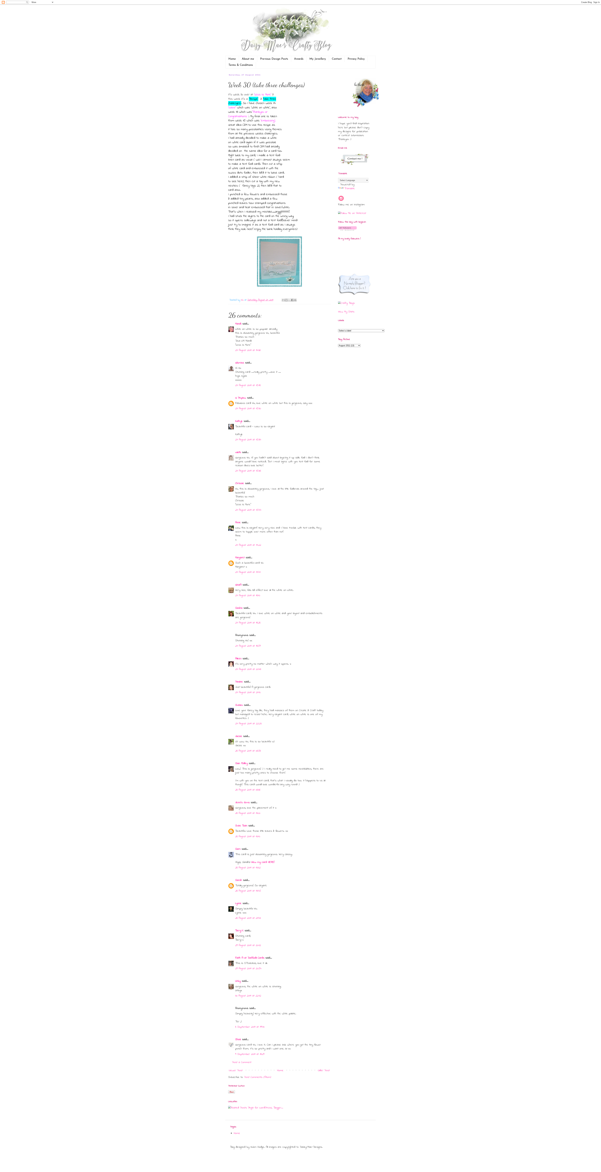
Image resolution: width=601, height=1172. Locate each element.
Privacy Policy (356, 59)
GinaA (238, 585)
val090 (238, 452)
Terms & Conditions (241, 65)
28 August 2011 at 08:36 (247, 790)
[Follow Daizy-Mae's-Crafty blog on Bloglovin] (347, 230)
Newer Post (236, 1070)
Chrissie (239, 483)
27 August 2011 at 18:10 (247, 596)
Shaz (238, 1039)
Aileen (238, 659)
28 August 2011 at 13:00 (247, 813)
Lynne (238, 903)
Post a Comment (241, 1062)
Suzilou (239, 705)
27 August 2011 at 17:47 (248, 572)
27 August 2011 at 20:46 (248, 669)
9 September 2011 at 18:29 (249, 1054)
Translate (349, 189)
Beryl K (239, 931)
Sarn (238, 849)
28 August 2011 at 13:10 (247, 837)
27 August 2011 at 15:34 (248, 440)
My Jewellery (317, 59)
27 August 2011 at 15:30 (248, 409)
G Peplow (240, 398)
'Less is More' (262, 94)
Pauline (239, 682)
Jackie (238, 736)
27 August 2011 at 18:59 (248, 646)
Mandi (238, 324)
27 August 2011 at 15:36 (248, 471)
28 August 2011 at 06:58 (248, 751)
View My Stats (346, 312)
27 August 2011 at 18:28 (247, 623)
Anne (238, 523)
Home (232, 59)
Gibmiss (239, 363)
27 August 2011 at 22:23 (248, 724)
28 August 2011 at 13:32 (248, 868)
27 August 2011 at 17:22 (248, 545)
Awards (298, 59)
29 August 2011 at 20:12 (248, 945)
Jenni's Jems (242, 803)
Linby (238, 981)
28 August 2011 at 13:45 (248, 891)
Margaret (240, 558)
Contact (337, 59)
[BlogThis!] (286, 300)
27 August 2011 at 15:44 (248, 510)
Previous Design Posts (274, 59)
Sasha (238, 608)
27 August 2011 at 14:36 (248, 350)
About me (248, 59)
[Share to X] (289, 300)
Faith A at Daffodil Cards (249, 958)
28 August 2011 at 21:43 (248, 918)
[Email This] (283, 300)
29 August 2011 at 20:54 (248, 969)
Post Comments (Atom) (257, 1077)
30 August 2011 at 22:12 (248, 996)
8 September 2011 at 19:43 (249, 1027)
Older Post (324, 1070)
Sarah (238, 880)
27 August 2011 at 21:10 (248, 692)
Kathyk (239, 421)
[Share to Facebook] (292, 300)
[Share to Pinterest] (295, 300)
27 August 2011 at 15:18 (248, 385)
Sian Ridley (241, 763)
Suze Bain (241, 826)
